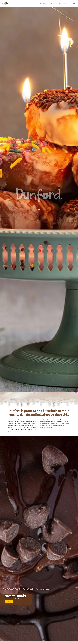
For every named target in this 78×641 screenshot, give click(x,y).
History (50, 3)
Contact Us (65, 3)
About (60, 3)
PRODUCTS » (9, 601)
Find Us (55, 3)
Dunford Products (43, 3)
